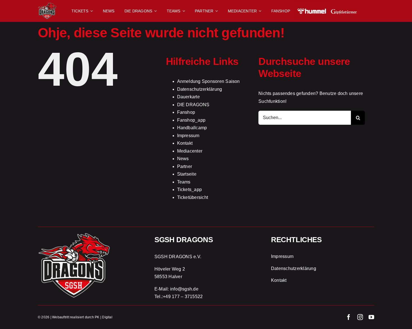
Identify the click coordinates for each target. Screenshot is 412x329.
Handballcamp (192, 127)
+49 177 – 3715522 (183, 296)
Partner (184, 166)
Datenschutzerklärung (199, 89)
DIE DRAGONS (193, 104)
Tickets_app (189, 189)
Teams (184, 182)
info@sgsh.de (184, 289)
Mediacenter (190, 151)
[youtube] (371, 317)
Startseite (186, 174)
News (183, 158)
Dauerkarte (188, 96)
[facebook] (348, 317)
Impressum (188, 135)
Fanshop (186, 112)
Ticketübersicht (192, 197)
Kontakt (185, 143)
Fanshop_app (191, 120)
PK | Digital (103, 317)
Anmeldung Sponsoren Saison (208, 81)
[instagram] (360, 317)
